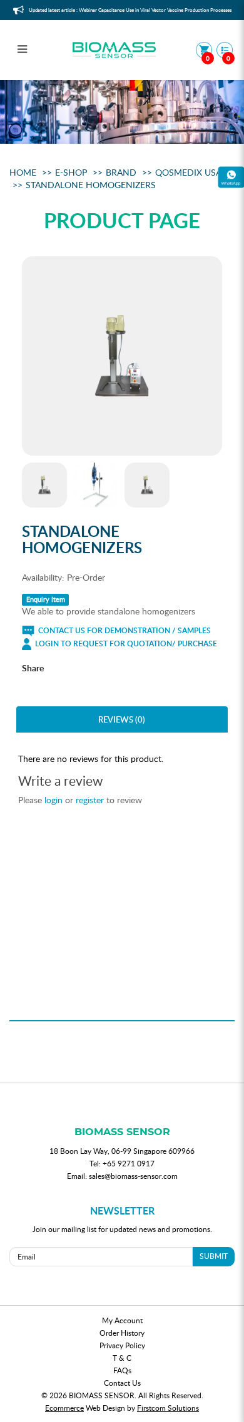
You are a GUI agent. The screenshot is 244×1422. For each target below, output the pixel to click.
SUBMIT (214, 1256)
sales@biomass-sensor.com (133, 1176)
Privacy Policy (122, 1345)
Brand (121, 172)
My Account (122, 1320)
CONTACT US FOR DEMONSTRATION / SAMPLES (123, 630)
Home (22, 172)
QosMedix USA (188, 172)
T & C (122, 1358)
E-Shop (71, 172)
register (90, 800)
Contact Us (122, 1383)
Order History (122, 1333)
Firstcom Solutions (168, 1408)
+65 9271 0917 (129, 1163)
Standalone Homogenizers (91, 185)
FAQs (122, 1370)
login (53, 800)
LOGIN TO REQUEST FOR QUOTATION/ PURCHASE (125, 643)
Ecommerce (64, 1408)
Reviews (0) (121, 719)
